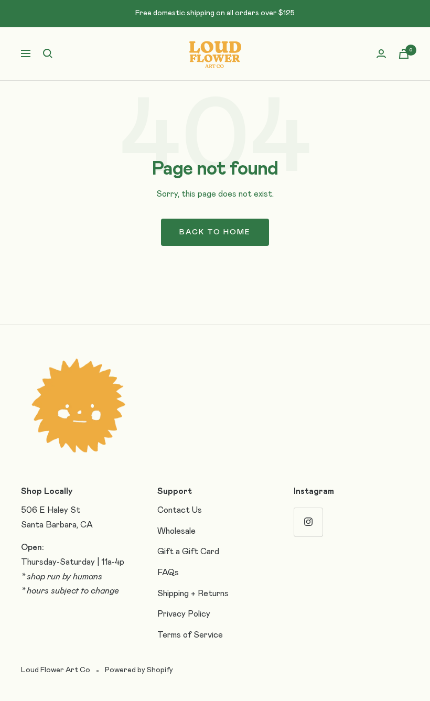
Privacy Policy (183, 614)
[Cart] (404, 54)
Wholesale (176, 531)
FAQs (168, 572)
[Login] (381, 53)
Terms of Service (190, 635)
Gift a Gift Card (188, 551)
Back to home (215, 232)
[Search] (47, 53)
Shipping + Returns (193, 593)
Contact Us (179, 510)
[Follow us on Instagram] (308, 522)
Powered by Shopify (139, 670)
